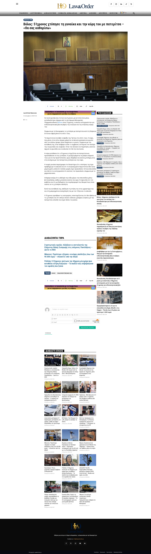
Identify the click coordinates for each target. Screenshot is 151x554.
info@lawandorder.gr (78, 539)
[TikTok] (126, 4)
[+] (77, 314)
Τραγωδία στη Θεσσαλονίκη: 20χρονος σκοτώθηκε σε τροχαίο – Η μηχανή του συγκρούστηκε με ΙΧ (52, 397)
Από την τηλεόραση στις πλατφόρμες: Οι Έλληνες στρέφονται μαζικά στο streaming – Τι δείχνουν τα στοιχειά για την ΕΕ (87, 421)
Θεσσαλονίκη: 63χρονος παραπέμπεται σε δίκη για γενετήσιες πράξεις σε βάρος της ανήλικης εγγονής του (109, 227)
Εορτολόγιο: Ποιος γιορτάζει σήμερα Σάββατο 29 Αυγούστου (52, 469)
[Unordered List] (65, 315)
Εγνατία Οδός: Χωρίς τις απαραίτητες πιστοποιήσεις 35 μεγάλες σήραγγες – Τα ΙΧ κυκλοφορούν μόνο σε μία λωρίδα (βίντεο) (70, 498)
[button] (133, 13)
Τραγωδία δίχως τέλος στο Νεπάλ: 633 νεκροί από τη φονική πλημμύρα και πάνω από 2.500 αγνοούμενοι (70, 370)
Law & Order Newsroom (30, 113)
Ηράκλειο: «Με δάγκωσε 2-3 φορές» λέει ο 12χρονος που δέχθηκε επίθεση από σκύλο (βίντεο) (87, 397)
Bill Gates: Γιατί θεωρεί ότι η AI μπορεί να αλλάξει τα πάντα (70, 419)
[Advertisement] (70, 217)
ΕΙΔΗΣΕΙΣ (47, 392)
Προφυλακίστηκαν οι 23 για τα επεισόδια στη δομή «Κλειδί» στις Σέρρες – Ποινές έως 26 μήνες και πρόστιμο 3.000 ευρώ (108, 309)
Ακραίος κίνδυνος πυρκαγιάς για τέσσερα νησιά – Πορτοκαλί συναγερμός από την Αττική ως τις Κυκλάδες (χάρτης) (70, 446)
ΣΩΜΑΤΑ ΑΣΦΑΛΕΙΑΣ (50, 365)
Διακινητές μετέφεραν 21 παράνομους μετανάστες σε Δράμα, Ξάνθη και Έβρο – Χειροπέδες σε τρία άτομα (52, 420)
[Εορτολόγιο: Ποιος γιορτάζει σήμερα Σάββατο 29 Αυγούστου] (52, 460)
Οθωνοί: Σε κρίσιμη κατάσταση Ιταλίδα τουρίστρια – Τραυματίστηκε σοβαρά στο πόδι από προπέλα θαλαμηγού (87, 499)
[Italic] (55, 315)
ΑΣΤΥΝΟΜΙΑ (83, 365)
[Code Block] (70, 315)
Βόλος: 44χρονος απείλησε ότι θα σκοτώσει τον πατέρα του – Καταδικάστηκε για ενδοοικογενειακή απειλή (109, 200)
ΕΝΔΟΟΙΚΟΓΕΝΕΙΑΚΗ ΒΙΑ (64, 273)
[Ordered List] (62, 315)
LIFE (63, 415)
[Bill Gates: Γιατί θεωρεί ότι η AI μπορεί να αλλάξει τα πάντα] (70, 410)
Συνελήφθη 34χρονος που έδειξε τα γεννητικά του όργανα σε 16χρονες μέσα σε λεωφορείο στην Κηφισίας (86, 371)
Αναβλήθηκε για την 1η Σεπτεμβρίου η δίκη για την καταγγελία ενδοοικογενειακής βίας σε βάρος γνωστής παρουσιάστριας (109, 254)
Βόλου (60, 122)
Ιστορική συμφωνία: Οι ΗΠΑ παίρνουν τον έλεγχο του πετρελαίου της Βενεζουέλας (70, 397)
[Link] (72, 315)
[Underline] (57, 315)
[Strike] (60, 315)
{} (74, 314)
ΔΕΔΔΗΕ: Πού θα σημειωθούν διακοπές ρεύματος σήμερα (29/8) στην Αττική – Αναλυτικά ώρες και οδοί (86, 471)
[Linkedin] (121, 4)
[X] (131, 4)
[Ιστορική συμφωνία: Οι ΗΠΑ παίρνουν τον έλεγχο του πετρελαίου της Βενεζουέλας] (70, 387)
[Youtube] (80, 543)
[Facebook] (111, 4)
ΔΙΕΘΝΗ (64, 365)
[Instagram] (116, 4)
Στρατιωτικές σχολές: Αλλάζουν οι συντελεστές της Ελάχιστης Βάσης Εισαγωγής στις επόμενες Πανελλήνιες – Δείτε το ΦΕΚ (68, 247)
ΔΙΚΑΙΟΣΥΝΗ (28, 20)
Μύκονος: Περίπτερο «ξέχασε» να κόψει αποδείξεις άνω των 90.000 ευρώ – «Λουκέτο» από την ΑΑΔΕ (69, 255)
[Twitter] (71, 543)
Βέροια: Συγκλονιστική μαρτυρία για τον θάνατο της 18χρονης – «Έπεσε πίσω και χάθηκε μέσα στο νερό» (87, 445)
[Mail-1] (85, 543)
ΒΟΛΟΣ (54, 273)
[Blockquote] (67, 315)
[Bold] (52, 315)
